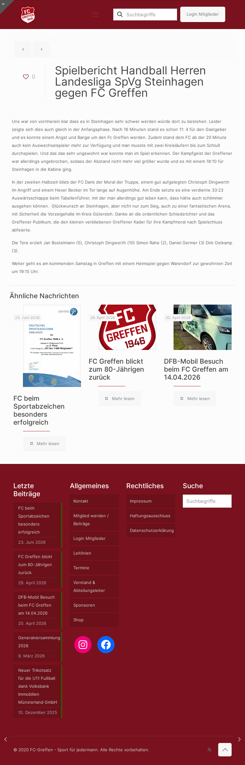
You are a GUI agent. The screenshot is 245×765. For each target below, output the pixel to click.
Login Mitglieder (203, 14)
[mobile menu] (95, 14)
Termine (81, 567)
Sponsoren (84, 605)
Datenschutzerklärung (152, 530)
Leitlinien (82, 553)
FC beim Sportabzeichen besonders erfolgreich (39, 410)
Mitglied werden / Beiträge (91, 519)
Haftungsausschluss (150, 515)
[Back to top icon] (225, 749)
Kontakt (80, 501)
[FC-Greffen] (28, 14)
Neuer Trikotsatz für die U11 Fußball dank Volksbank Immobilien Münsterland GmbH (37, 686)
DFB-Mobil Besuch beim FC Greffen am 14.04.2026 (196, 369)
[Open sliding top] (7, 7)
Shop (78, 619)
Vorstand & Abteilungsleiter (89, 586)
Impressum (141, 501)
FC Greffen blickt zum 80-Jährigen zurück (116, 369)
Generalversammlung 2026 (37, 641)
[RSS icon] (209, 749)
